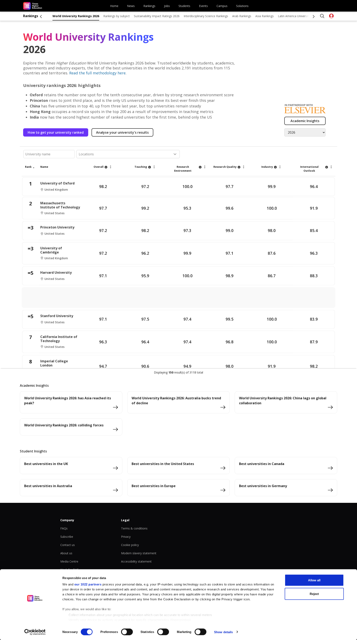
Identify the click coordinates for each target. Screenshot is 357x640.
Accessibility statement (136, 561)
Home (114, 6)
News (131, 6)
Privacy (126, 537)
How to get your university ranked (56, 132)
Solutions (242, 6)
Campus (222, 6)
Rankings (149, 6)
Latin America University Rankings (300, 16)
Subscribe (66, 537)
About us (66, 553)
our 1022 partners (88, 584)
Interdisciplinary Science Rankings (206, 16)
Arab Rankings (241, 16)
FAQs (64, 528)
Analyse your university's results (122, 132)
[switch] (127, 631)
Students (184, 6)
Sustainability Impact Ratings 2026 (157, 16)
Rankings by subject (116, 16)
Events (203, 6)
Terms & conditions (134, 528)
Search (322, 16)
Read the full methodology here (97, 72)
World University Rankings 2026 (75, 16)
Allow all (314, 580)
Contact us (67, 545)
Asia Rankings (264, 16)
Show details (223, 632)
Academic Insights (304, 121)
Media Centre (69, 561)
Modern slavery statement (138, 553)
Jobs (167, 6)
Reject (314, 593)
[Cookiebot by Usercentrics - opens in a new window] (35, 632)
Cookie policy (130, 545)
